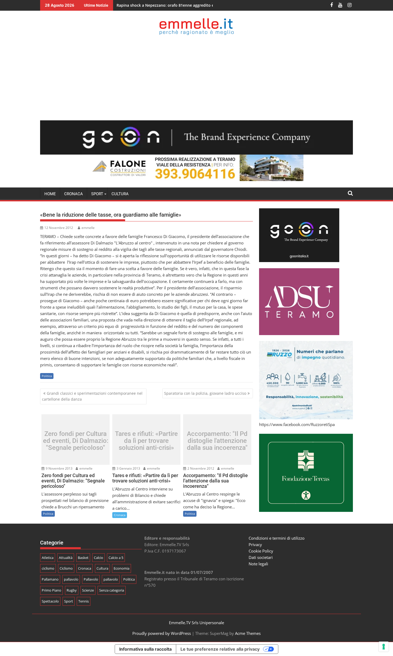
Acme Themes (248, 633)
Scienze (88, 590)
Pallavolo (91, 579)
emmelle (88, 227)
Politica (47, 376)
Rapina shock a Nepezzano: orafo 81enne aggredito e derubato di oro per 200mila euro (196, 5)
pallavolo (71, 579)
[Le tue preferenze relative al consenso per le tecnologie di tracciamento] (384, 647)
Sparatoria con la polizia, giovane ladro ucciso (205, 393)
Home (50, 193)
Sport (68, 601)
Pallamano (50, 579)
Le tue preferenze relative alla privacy (220, 649)
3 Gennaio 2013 (128, 468)
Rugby (72, 590)
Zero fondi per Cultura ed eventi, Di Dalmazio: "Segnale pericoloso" (75, 440)
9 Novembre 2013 (58, 468)
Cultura (120, 193)
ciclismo (48, 568)
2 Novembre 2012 (200, 468)
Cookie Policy (261, 551)
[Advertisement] (196, 77)
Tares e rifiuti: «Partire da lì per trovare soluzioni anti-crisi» (146, 440)
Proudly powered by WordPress (161, 633)
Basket (83, 557)
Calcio (98, 557)
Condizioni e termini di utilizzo (277, 538)
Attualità (65, 557)
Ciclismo (66, 568)
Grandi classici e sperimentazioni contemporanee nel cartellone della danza (92, 396)
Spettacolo (50, 601)
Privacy (255, 544)
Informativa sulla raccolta (145, 649)
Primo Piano (51, 590)
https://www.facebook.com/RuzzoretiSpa (297, 424)
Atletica (47, 557)
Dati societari (261, 557)
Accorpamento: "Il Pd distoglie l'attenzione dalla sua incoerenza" (217, 440)
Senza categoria (111, 590)
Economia (121, 568)
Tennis (83, 601)
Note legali (258, 563)
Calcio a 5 (116, 557)
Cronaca (73, 193)
